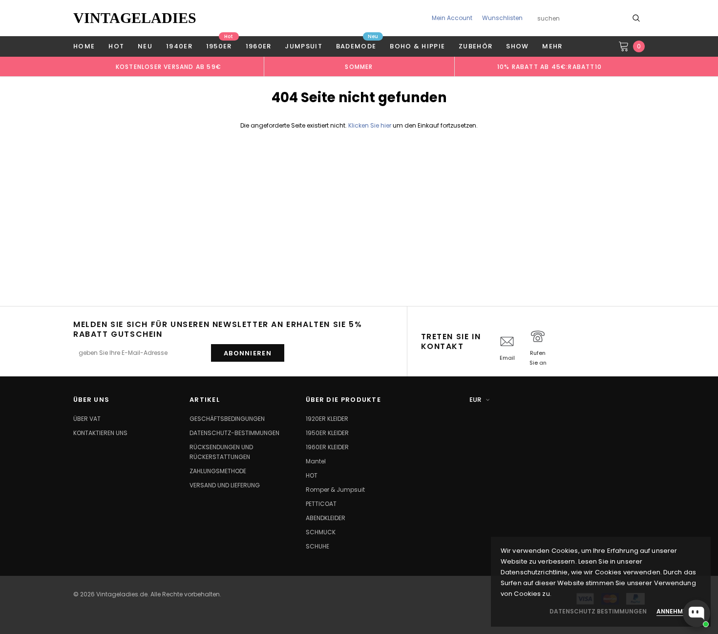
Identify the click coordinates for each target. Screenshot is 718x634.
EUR (475, 399)
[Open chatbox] (696, 613)
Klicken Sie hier (370, 125)
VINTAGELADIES (134, 18)
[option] (168, 66)
